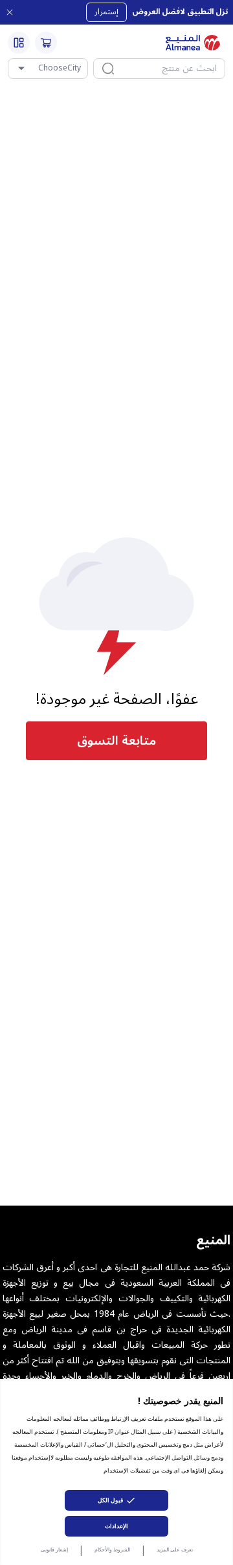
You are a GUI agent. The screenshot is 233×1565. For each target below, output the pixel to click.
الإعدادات (116, 1526)
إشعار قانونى (54, 1549)
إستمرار (106, 12)
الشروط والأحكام (112, 1549)
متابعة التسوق (116, 741)
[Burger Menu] (19, 43)
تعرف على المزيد (175, 1549)
